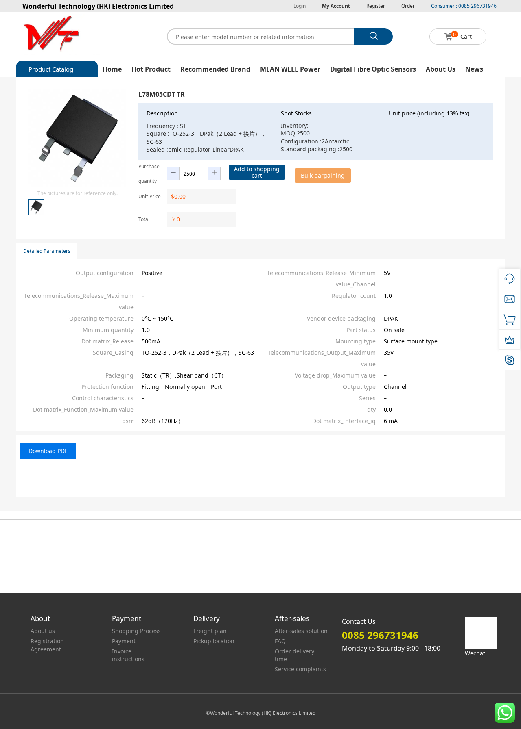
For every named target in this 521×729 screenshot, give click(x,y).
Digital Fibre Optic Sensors (373, 69)
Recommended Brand (215, 69)
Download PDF (48, 451)
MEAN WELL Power (290, 69)
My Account (336, 5)
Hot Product (151, 69)
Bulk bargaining (323, 175)
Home (112, 69)
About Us (440, 69)
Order (408, 5)
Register (375, 5)
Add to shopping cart (257, 172)
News (474, 69)
